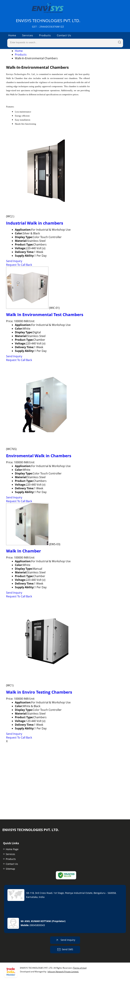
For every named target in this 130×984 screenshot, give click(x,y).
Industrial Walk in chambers (34, 223)
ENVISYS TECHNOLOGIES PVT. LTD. (48, 23)
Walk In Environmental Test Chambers (44, 314)
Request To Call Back (19, 265)
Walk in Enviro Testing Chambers (39, 692)
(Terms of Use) (80, 967)
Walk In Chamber (23, 551)
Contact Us (64, 35)
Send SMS (67, 949)
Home (12, 35)
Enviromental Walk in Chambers (38, 455)
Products (45, 35)
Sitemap (10, 868)
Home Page (12, 849)
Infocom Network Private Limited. (63, 971)
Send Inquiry (14, 261)
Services (27, 35)
